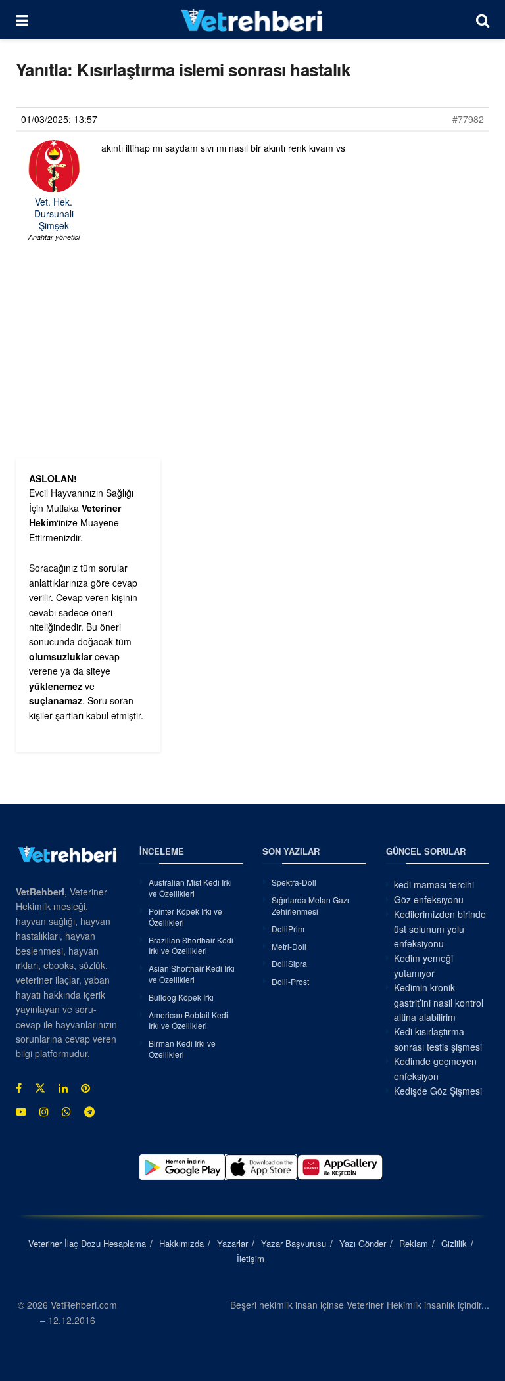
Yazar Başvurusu (293, 1243)
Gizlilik (454, 1243)
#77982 (468, 119)
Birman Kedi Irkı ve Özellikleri (182, 1048)
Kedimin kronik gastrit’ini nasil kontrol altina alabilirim (438, 1002)
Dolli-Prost (290, 981)
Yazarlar (232, 1243)
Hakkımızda (181, 1243)
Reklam (413, 1243)
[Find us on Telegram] (89, 1111)
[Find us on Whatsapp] (66, 1111)
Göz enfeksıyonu (429, 899)
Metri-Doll (289, 946)
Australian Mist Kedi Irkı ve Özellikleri (190, 887)
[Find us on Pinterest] (85, 1088)
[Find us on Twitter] (40, 1088)
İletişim (250, 1258)
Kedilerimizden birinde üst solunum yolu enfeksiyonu (440, 928)
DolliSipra (289, 963)
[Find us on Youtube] (21, 1111)
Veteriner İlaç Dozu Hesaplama (87, 1243)
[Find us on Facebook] (19, 1088)
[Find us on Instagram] (44, 1111)
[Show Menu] (22, 19)
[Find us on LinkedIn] (63, 1088)
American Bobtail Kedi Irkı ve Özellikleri (188, 1020)
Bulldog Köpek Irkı (181, 997)
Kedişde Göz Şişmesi (438, 1090)
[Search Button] (482, 19)
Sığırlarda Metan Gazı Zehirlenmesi (310, 905)
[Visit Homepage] (252, 20)
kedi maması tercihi (434, 884)
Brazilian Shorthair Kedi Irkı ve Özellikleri (191, 945)
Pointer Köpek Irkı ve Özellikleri (185, 916)
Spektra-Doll (294, 882)
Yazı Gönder (362, 1243)
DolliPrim (288, 928)
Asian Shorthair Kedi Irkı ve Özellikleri (192, 973)
